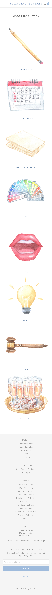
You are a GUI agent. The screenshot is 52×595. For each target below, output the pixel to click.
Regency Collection (26, 515)
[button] (26, 45)
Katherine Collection (26, 495)
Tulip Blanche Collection (26, 498)
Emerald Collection (26, 491)
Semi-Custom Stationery (26, 469)
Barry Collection (26, 488)
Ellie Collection (26, 501)
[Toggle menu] (3, 3)
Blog (26, 454)
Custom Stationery (26, 444)
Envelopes (26, 472)
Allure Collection (26, 484)
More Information (26, 447)
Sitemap (26, 457)
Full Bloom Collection (26, 505)
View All (26, 518)
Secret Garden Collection (26, 512)
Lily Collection (26, 508)
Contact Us (26, 450)
